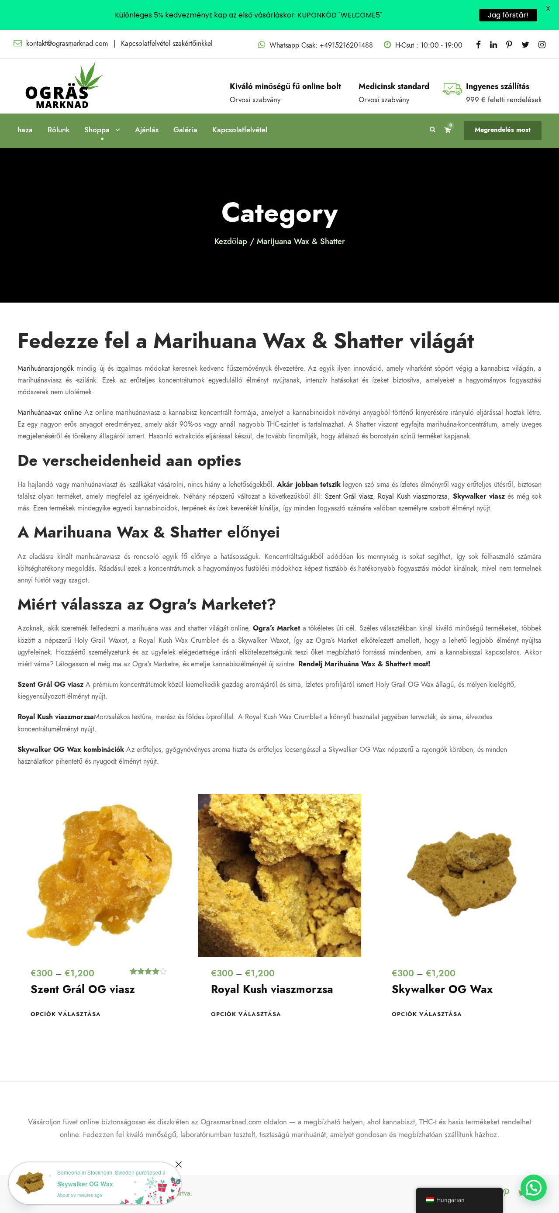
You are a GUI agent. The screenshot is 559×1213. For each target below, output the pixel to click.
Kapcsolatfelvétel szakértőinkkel (167, 43)
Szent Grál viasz (349, 496)
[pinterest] (509, 45)
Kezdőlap (230, 241)
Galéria (185, 129)
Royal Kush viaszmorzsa (413, 496)
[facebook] (478, 45)
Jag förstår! (508, 15)
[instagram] (541, 45)
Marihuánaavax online (49, 412)
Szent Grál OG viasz (83, 989)
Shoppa (97, 129)
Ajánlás (147, 129)
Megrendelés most (503, 129)
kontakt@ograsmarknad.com (67, 43)
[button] (534, 1188)
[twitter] (525, 45)
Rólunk (58, 129)
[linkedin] (493, 45)
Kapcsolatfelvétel (239, 129)
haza (25, 129)
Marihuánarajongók (45, 368)
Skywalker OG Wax (442, 989)
